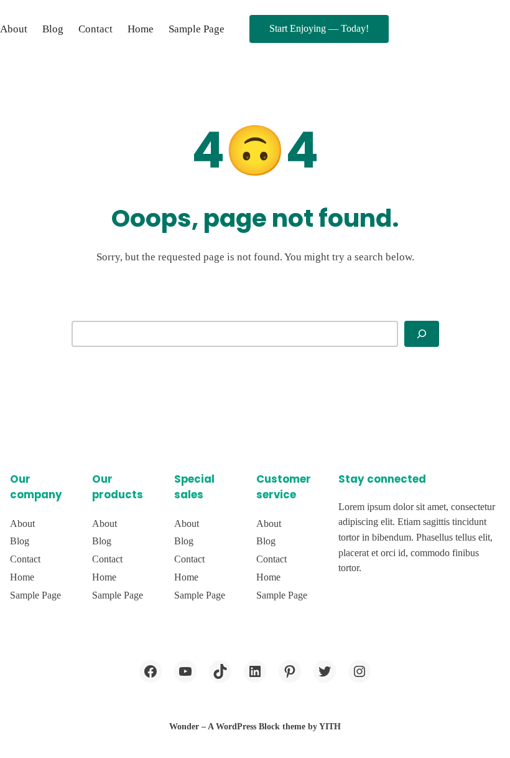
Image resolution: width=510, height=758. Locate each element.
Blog (52, 29)
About (13, 29)
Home (141, 29)
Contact (95, 29)
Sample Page (197, 29)
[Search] (421, 334)
